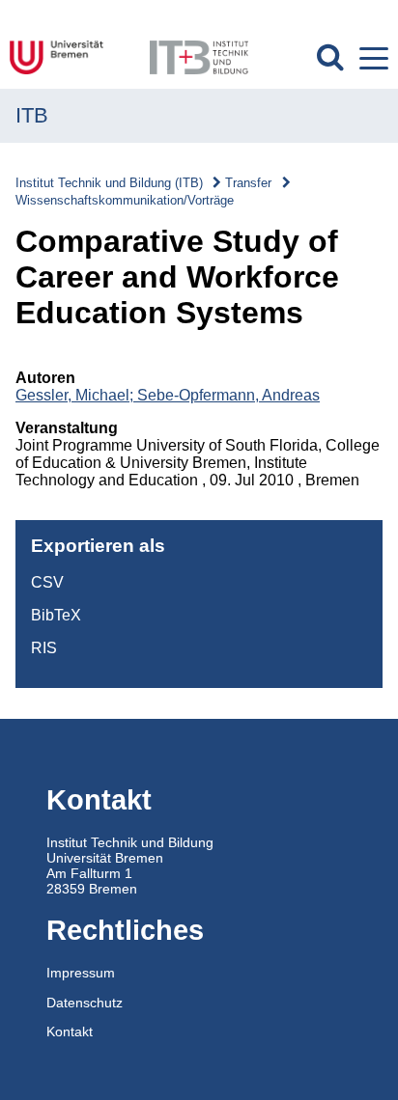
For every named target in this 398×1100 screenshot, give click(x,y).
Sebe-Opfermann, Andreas (228, 395)
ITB (31, 115)
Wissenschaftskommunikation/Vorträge (124, 200)
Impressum (80, 972)
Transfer (248, 183)
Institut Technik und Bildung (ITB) (109, 183)
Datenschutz (84, 1002)
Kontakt (69, 1031)
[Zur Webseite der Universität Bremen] (68, 57)
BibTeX (56, 615)
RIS (44, 648)
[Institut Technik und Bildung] (199, 57)
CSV (47, 582)
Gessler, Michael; (76, 395)
